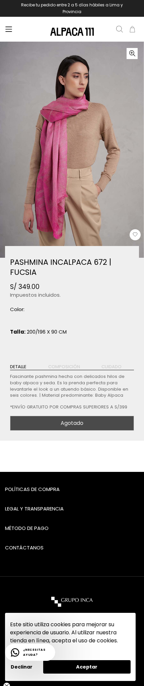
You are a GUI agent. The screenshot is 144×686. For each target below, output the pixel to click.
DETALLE (18, 367)
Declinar (21, 667)
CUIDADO (111, 367)
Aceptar (86, 667)
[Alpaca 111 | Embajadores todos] (72, 31)
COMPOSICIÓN (64, 367)
